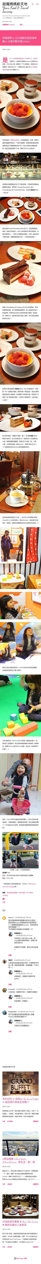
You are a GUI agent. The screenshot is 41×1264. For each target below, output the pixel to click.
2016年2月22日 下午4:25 (23, 917)
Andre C (11, 917)
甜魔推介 (16, 892)
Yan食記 (5, 895)
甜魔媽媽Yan (18, 933)
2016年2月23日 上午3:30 (24, 989)
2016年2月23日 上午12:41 (22, 960)
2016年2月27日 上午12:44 (24, 998)
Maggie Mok (12, 1011)
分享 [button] (3, 902)
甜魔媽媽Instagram (8, 24)
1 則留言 (9, 1184)
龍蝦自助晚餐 (15, 140)
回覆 (10, 955)
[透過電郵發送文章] (3, 899)
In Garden (11, 989)
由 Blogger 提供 (21, 1258)
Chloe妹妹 (29, 892)
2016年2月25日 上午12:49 (26, 1011)
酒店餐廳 (9, 892)
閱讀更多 (36, 1121)
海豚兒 (10, 960)
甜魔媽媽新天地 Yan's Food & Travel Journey (15, 8)
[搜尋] (32, 3)
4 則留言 (9, 1247)
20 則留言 (10, 1121)
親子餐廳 (22, 892)
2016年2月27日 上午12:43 (24, 935)
